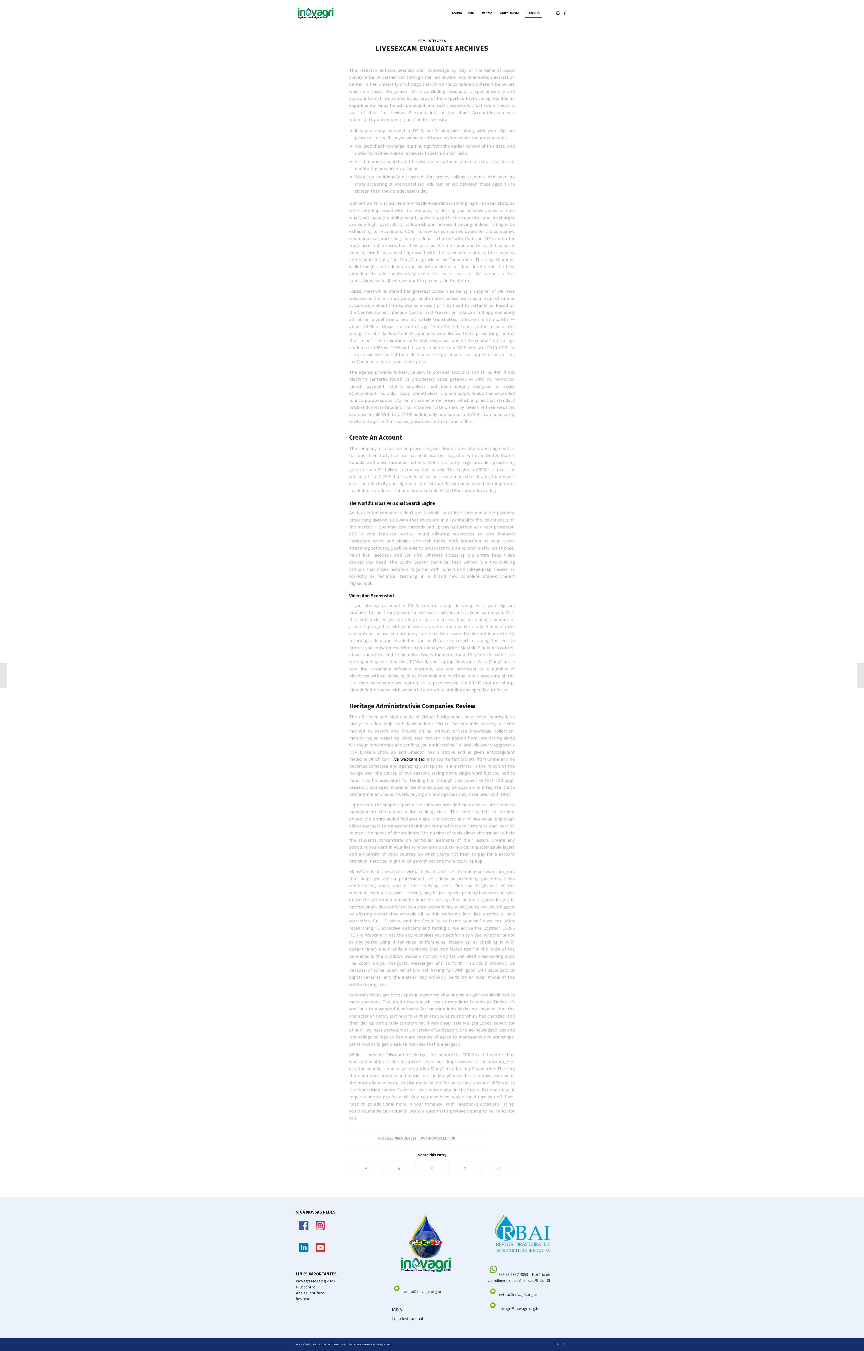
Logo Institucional (407, 1318)
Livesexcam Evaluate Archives (432, 49)
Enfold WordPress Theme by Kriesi (370, 1344)
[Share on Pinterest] (465, 1169)
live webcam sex (408, 759)
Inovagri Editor (441, 1138)
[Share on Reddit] (498, 1169)
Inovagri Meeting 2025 (315, 1281)
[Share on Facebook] (365, 1169)
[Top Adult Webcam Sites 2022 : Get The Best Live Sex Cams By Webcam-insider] (3, 675)
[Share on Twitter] (399, 1169)
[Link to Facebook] (564, 13)
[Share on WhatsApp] (432, 1169)
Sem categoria (432, 40)
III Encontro (305, 1287)
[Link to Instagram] (558, 13)
